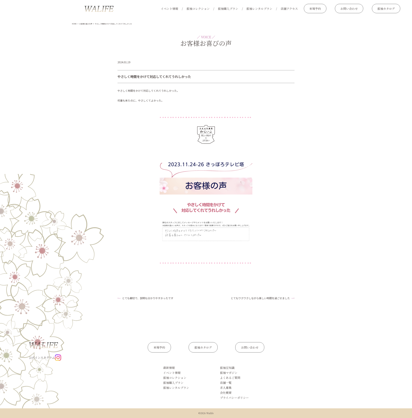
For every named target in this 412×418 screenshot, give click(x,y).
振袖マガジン (228, 373)
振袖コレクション (198, 8)
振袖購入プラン (228, 8)
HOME (74, 24)
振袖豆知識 (227, 368)
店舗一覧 (226, 382)
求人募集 (226, 387)
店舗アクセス (289, 8)
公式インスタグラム (42, 357)
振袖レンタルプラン (259, 8)
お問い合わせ (349, 8)
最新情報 (169, 368)
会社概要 (226, 392)
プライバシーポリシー (234, 397)
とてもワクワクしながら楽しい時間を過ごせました (260, 298)
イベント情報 (169, 8)
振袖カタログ (386, 8)
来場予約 (315, 8)
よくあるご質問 (230, 378)
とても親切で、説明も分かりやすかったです (147, 298)
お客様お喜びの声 (85, 24)
